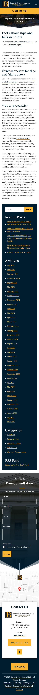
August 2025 (12, 282)
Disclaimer (6, 543)
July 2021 (10, 417)
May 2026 (11, 270)
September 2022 (13, 374)
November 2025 (13, 278)
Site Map (17, 683)
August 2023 (12, 343)
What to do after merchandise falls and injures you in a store (19, 222)
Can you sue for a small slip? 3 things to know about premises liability (19, 238)
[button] (35, 4)
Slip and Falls (12, 448)
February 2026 (12, 274)
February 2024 (12, 326)
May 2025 (11, 287)
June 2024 (11, 309)
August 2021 (12, 413)
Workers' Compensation (16, 452)
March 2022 (11, 396)
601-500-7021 (21, 11)
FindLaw (19, 689)
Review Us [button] (19, 667)
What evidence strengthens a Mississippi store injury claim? (18, 246)
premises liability (23, 138)
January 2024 (12, 330)
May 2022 (11, 387)
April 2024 (11, 317)
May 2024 (11, 313)
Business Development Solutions (18, 686)
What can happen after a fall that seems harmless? (20, 230)
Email (5, 506)
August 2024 (12, 304)
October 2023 (12, 339)
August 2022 (12, 378)
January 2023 (12, 361)
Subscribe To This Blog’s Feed (16, 465)
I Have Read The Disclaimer (18, 547)
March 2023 (11, 356)
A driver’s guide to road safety (18, 252)
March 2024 (11, 322)
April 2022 (11, 391)
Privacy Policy (28, 683)
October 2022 (12, 369)
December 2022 (13, 365)
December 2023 (13, 335)
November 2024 (13, 300)
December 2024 (13, 296)
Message (6, 526)
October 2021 (12, 409)
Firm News (11, 435)
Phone (5, 516)
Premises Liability (14, 443)
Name (5, 496)
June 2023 (11, 348)
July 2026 (10, 265)
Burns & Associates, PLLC (22, 42)
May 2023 (11, 352)
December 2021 (13, 404)
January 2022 (12, 400)
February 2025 (12, 291)
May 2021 (11, 422)
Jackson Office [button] (19, 642)
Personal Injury (15, 45)
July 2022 (10, 383)
